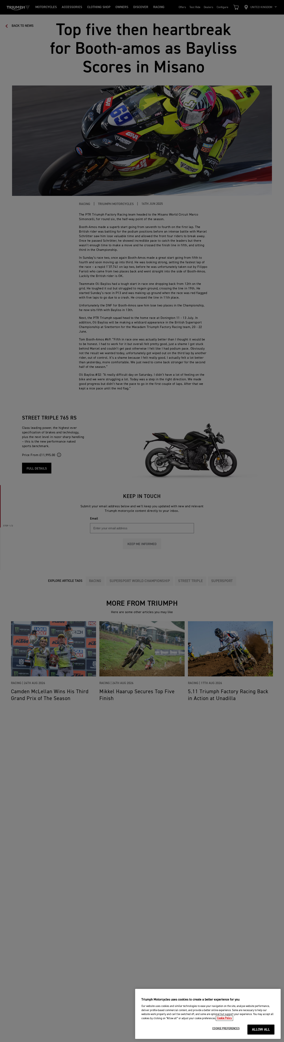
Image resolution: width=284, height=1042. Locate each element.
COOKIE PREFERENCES (225, 1028)
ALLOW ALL (261, 1029)
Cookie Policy (224, 1018)
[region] (208, 1014)
